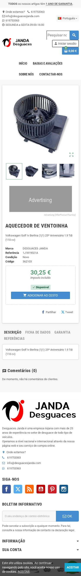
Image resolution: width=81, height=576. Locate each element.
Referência (12, 252)
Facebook (6, 489)
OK (69, 516)
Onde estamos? (13, 11)
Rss (29, 489)
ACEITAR (24, 571)
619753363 (37, 11)
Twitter (18, 489)
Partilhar (51, 312)
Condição (11, 257)
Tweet (69, 312)
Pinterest (52, 489)
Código (9, 261)
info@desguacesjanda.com (22, 16)
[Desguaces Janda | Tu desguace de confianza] (17, 42)
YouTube (41, 489)
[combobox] (62, 35)
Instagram (63, 489)
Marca (9, 248)
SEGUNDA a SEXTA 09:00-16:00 (24, 24)
